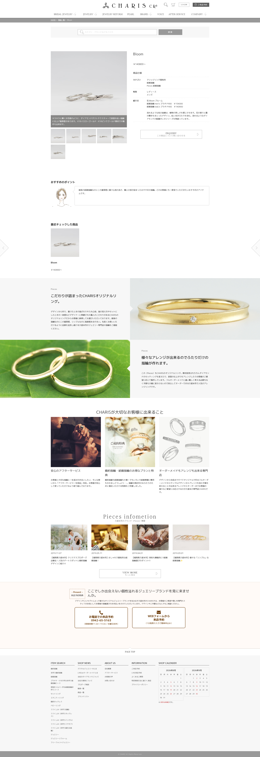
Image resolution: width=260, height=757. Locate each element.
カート (173, 5)
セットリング (56, 694)
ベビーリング (56, 705)
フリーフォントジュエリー (60, 742)
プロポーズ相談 (83, 684)
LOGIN (184, 4)
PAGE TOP (130, 652)
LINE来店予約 (137, 673)
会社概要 (108, 669)
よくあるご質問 (137, 677)
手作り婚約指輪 (56, 673)
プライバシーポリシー (140, 684)
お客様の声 (109, 677)
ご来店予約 (202, 4)
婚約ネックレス (56, 701)
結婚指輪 (54, 677)
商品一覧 (61, 20)
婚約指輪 (54, 669)
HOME (53, 20)
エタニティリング (57, 698)
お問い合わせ (109, 680)
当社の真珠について (85, 680)
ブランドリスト (83, 696)
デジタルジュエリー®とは (87, 669)
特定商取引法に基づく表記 (141, 680)
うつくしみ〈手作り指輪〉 (60, 709)
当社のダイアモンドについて (88, 677)
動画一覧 (81, 688)
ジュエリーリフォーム (59, 738)
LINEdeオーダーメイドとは (88, 673)
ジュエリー (55, 734)
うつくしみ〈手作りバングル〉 (62, 720)
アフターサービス (111, 673)
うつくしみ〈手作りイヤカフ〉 (62, 724)
